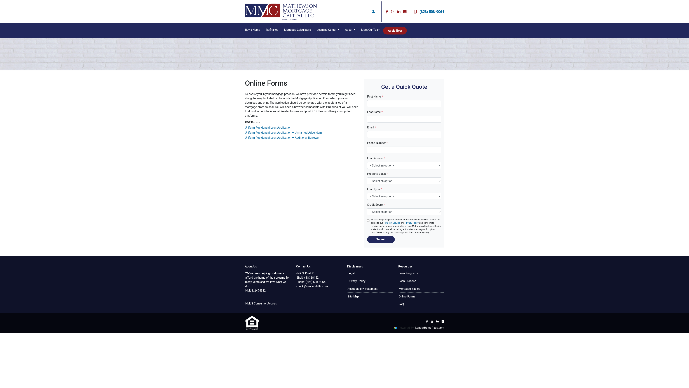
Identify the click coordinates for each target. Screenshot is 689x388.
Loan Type (374, 189)
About (349, 29)
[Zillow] (405, 11)
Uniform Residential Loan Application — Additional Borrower (282, 137)
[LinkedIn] (398, 11)
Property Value (377, 173)
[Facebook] (387, 11)
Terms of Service (391, 223)
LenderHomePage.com (429, 327)
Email (371, 127)
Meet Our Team (370, 29)
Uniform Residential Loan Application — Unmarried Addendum (283, 132)
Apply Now (395, 30)
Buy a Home (252, 29)
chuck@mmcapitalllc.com (312, 286)
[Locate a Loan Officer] (373, 11)
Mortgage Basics (409, 288)
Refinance (272, 29)
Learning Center (327, 29)
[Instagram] (392, 11)
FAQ (401, 304)
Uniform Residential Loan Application (268, 127)
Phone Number (377, 143)
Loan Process (407, 281)
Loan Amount (376, 158)
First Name (375, 96)
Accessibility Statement (363, 288)
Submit (381, 239)
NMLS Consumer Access (261, 303)
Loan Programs (408, 273)
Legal (351, 273)
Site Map (353, 296)
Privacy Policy (412, 223)
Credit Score (376, 204)
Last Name (375, 112)
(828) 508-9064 (432, 12)
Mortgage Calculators (297, 29)
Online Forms (407, 296)
